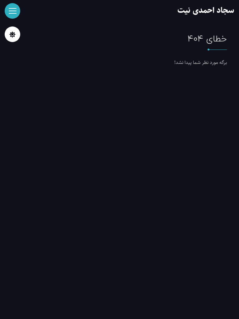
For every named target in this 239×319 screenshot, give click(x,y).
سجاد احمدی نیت (205, 10)
